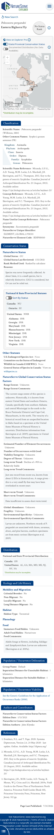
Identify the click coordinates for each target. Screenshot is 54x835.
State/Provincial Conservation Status (27, 44)
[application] (27, 81)
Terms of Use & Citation (42, 819)
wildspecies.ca (10, 371)
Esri (49, 109)
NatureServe (23, 819)
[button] (7, 57)
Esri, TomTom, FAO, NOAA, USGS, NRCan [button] (20, 109)
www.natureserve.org (36, 816)
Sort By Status (20, 297)
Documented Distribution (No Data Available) (26, 49)
